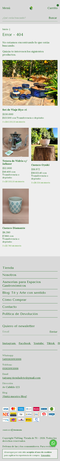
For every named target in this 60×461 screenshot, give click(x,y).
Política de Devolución (20, 314)
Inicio (5, 29)
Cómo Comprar (14, 300)
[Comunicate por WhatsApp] (53, 443)
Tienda (8, 268)
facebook (25, 343)
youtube (39, 343)
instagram (9, 343)
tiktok (51, 343)
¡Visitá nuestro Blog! (14, 396)
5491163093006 (11, 359)
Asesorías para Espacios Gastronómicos (21, 283)
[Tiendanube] (12, 430)
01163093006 (10, 368)
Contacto (9, 307)
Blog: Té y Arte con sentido (24, 293)
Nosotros (9, 275)
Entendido (45, 455)
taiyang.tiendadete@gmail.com (21, 377)
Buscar (53, 18)
